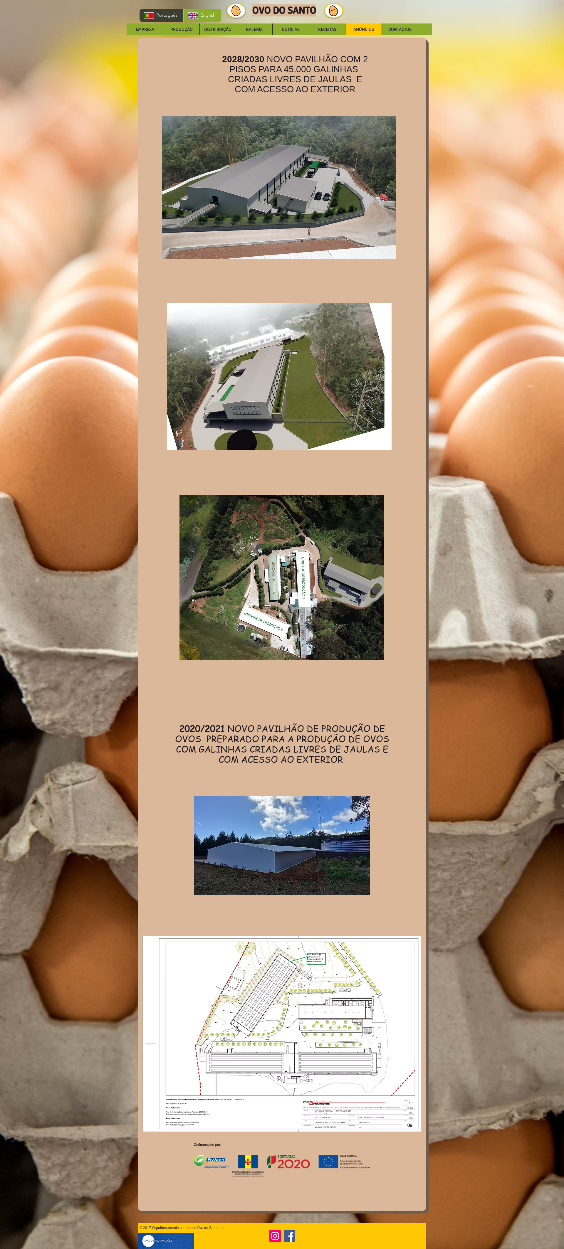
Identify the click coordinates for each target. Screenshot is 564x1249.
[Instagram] (275, 1236)
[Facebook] (289, 1236)
